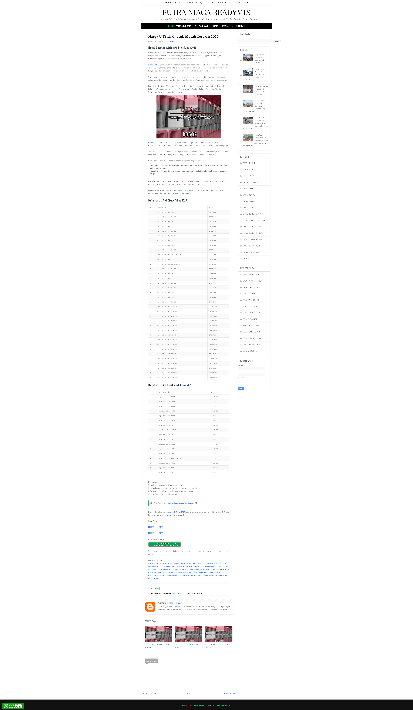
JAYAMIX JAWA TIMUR (251, 246)
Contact (214, 26)
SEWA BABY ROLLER (251, 300)
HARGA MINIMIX (249, 176)
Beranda (190, 693)
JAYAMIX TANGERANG (251, 252)
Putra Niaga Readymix (174, 602)
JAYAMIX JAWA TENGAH (252, 240)
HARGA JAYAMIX (249, 169)
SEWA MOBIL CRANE (251, 326)
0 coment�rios (171, 41)
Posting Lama (229, 693)
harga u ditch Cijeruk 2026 (175, 512)
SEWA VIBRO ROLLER (251, 351)
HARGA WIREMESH (250, 182)
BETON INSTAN (249, 163)
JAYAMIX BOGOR (249, 195)
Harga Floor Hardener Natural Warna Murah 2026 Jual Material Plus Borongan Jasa (255, 140)
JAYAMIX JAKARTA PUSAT (253, 214)
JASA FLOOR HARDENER (252, 281)
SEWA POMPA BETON (251, 332)
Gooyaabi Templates (224, 705)
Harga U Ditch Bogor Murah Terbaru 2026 (178, 503)
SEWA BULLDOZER (250, 306)
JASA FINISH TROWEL (251, 275)
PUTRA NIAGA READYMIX (206, 12)
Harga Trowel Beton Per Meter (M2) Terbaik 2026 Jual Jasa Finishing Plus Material (255, 123)
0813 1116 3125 (156, 527)
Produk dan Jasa (183, 26)
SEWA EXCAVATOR (250, 319)
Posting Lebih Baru (150, 693)
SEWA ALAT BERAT (250, 294)
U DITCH (246, 259)
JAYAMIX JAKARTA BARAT (253, 208)
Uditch (150, 143)
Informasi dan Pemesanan (233, 26)
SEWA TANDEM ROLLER (252, 345)
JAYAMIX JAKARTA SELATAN (254, 220)
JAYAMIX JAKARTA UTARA (253, 233)
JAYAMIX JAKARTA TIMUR (253, 227)
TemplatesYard (200, 705)
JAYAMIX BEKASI (249, 189)
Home (170, 26)
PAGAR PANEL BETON (251, 287)
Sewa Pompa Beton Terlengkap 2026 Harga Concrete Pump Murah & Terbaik (255, 106)
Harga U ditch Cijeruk (156, 65)
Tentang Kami (201, 26)
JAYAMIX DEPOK (249, 201)
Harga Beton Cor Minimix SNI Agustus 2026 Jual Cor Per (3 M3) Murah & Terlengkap (255, 74)
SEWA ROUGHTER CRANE (253, 338)
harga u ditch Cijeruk (185, 190)
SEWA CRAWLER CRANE (252, 313)
